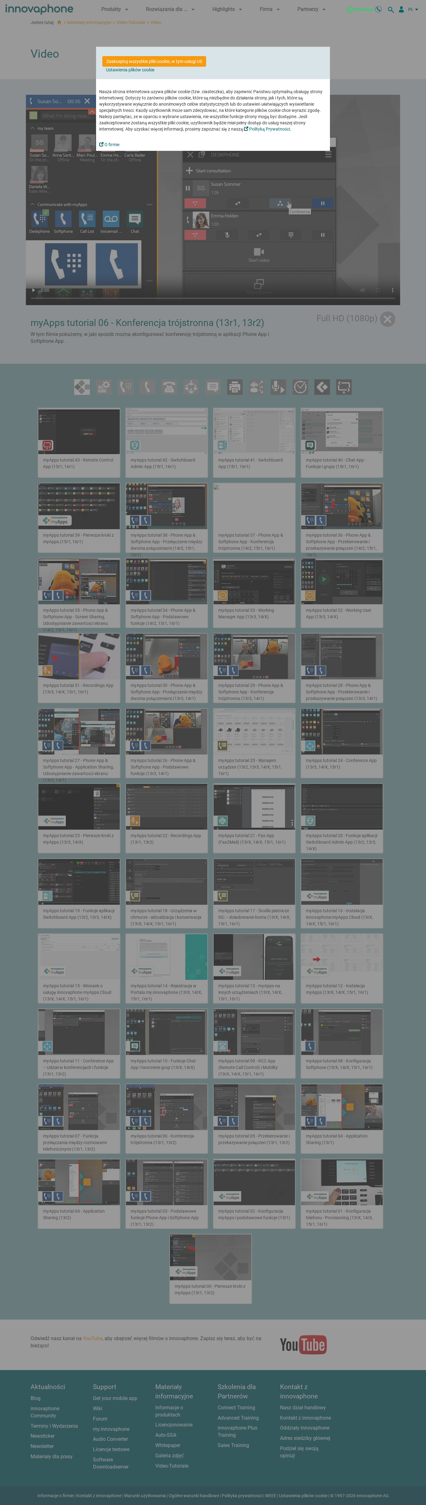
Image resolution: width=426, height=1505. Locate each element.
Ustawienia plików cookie (130, 69)
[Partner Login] (401, 9)
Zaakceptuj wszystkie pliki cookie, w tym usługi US (154, 61)
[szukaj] (392, 9)
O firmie (111, 144)
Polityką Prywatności (269, 129)
